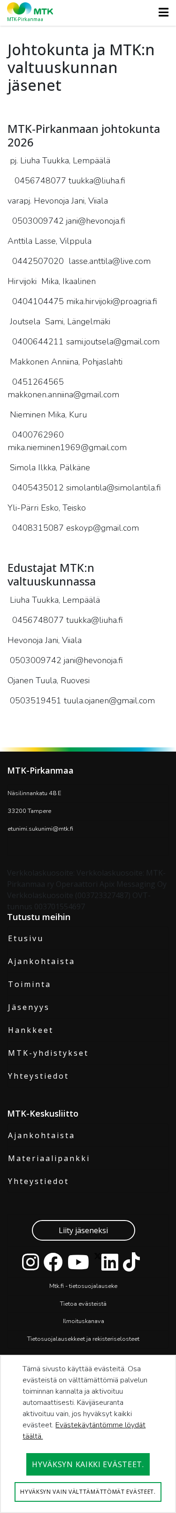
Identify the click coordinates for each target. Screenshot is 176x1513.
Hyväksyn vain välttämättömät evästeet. (88, 1492)
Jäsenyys (29, 1007)
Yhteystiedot (38, 1076)
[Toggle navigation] (161, 12)
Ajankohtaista (41, 961)
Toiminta (29, 984)
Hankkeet (31, 1030)
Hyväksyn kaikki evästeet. (88, 1464)
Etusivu (26, 938)
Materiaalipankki (49, 1158)
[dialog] (88, 1434)
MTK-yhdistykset (48, 1053)
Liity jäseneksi (83, 1230)
